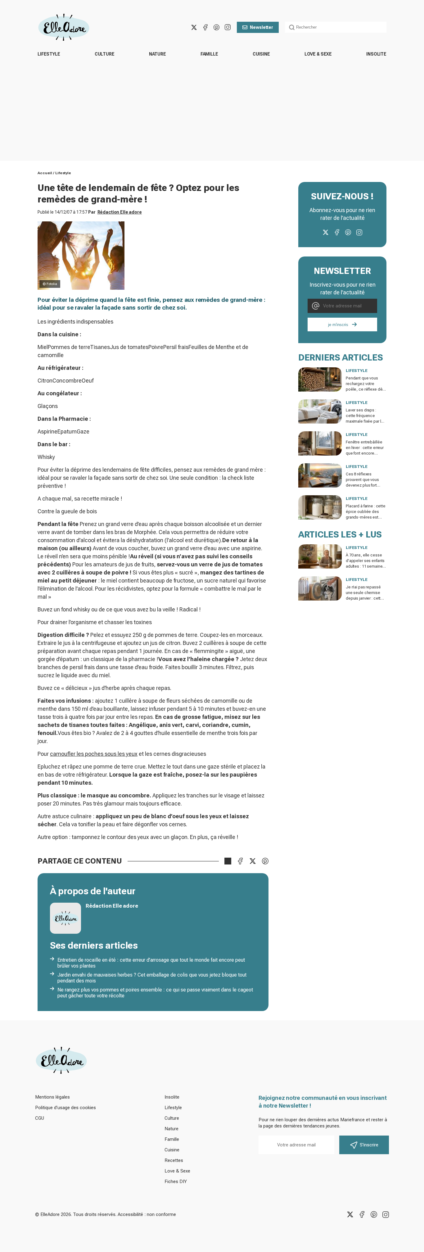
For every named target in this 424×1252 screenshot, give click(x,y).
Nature (157, 54)
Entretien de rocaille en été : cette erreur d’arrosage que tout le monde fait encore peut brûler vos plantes (151, 963)
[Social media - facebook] (205, 27)
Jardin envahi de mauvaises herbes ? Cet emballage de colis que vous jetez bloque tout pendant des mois (151, 978)
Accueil (45, 173)
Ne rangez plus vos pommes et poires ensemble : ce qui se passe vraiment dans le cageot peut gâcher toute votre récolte (155, 993)
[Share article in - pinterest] (265, 861)
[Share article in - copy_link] (227, 861)
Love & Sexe (318, 54)
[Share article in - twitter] (252, 861)
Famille (209, 54)
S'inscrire (369, 1145)
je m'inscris (338, 324)
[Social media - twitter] (194, 27)
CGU (39, 1118)
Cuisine (261, 54)
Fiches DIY (176, 1181)
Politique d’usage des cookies (65, 1107)
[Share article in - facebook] (240, 861)
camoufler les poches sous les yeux (94, 754)
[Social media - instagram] (227, 27)
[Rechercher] (291, 27)
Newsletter (261, 27)
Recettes (174, 1160)
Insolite (376, 54)
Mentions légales (52, 1097)
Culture (105, 54)
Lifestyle (49, 54)
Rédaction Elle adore (119, 212)
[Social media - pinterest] (216, 27)
